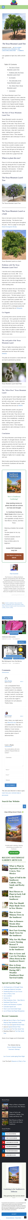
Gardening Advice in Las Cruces (13, 991)
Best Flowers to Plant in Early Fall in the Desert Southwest (16, 1122)
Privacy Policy (18, 1217)
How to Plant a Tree (9, 993)
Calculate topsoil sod (10, 1006)
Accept (14, 1214)
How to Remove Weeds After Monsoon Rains (16, 923)
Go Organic (12, 78)
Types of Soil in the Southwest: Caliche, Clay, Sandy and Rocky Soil (17, 882)
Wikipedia (19, 308)
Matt (5, 1020)
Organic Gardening (19, 658)
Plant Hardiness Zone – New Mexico (14, 1000)
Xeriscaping (12, 50)
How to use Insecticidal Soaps (12, 1009)
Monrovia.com (12, 722)
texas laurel (9, 607)
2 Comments (21, 50)
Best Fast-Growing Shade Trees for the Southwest (17, 933)
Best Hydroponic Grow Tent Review (12, 661)
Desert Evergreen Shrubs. (9, 227)
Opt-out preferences (10, 1217)
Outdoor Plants (6, 49)
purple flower (9, 606)
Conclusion (12, 91)
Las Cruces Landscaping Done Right (14, 1056)
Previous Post (8, 617)
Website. (4, 353)
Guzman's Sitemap (14, 1049)
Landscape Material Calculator (12, 989)
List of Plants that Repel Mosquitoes (14, 1011)
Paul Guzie (7, 1024)
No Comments (16, 639)
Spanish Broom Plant (18, 1024)
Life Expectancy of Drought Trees (13, 987)
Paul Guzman (17, 47)
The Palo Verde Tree (18, 1029)
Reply (21, 681)
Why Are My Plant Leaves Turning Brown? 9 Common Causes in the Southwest (17, 944)
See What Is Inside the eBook (14, 556)
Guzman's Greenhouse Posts (14, 631)
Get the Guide (14, 852)
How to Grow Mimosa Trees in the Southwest (16, 914)
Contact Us (7, 998)
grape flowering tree (11, 603)
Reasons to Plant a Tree (19, 1061)
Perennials (14, 49)
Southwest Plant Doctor (10, 1002)
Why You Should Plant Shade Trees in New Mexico (17, 905)
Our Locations (8, 996)
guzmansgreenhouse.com (18, 594)
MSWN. (20, 405)
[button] (25, 1200)
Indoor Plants (14, 633)
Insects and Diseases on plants (13, 1004)
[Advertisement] (14, 1079)
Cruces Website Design (14, 1047)
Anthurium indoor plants (9, 637)
